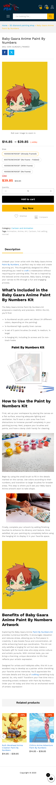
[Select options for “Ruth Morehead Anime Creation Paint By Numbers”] (7, 741)
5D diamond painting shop (22, 25)
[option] (14, 736)
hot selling (42, 231)
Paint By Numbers (10, 264)
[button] (20, 154)
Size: (4, 149)
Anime (21, 231)
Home (4, 25)
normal (5, 234)
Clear (4, 176)
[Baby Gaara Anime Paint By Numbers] (4, 52)
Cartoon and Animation (22, 228)
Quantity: (5, 187)
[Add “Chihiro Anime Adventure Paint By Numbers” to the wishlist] (47, 741)
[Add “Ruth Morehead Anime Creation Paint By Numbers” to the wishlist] (20, 741)
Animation (12, 231)
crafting (35, 674)
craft (26, 271)
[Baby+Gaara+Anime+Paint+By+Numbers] (11, 52)
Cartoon (32, 231)
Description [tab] (12, 249)
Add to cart (28, 199)
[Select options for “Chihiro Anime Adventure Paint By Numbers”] (35, 741)
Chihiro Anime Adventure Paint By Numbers (41, 746)
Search (50, 16)
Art (26, 231)
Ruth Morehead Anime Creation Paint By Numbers (12, 747)
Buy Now (28, 208)
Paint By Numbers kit (43, 632)
